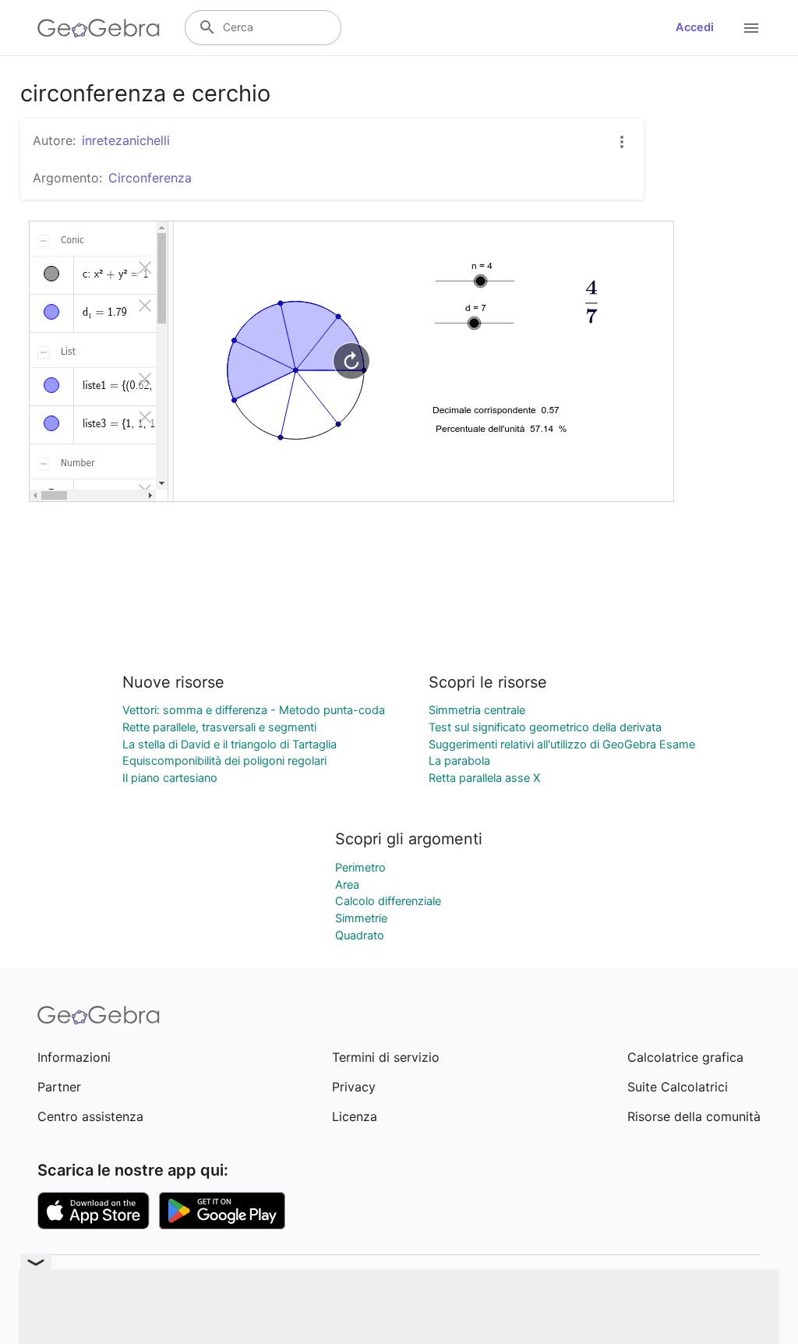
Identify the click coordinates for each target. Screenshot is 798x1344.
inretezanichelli (126, 140)
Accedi (695, 27)
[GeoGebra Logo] (98, 28)
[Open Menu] (751, 28)
